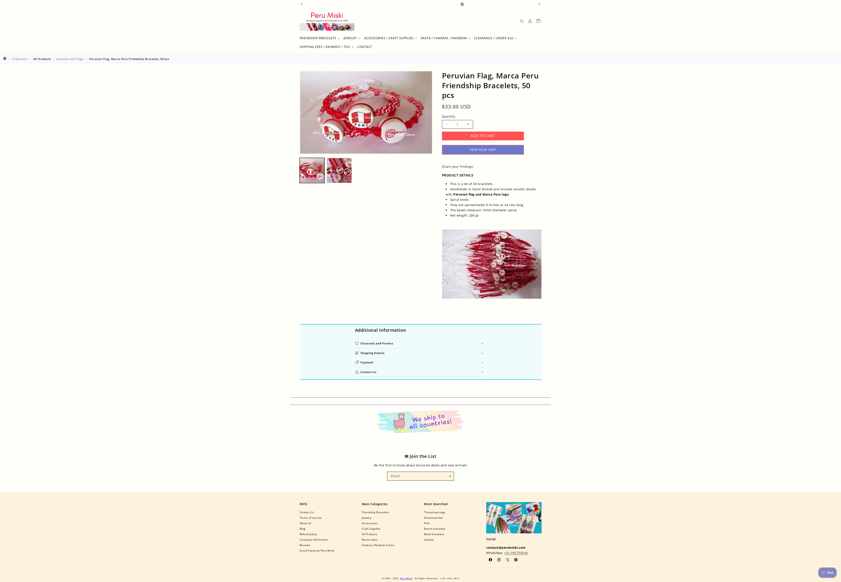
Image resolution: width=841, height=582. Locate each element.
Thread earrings (434, 512)
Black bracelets (434, 534)
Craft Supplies (371, 529)
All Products (370, 534)
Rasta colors (370, 539)
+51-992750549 (516, 553)
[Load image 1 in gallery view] (312, 170)
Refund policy (308, 534)
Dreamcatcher (433, 518)
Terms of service (311, 518)
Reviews (305, 545)
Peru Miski (406, 578)
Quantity (448, 116)
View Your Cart (483, 150)
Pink (426, 523)
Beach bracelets (434, 529)
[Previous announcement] (301, 3)
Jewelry (366, 518)
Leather (429, 539)
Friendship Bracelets (375, 512)
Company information (314, 539)
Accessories (370, 523)
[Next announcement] (539, 3)
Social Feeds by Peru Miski (317, 550)
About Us (306, 523)
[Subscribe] (450, 476)
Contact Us (307, 512)
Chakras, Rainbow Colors (378, 545)
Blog (303, 529)
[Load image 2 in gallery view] (339, 170)
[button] (319, 38)
